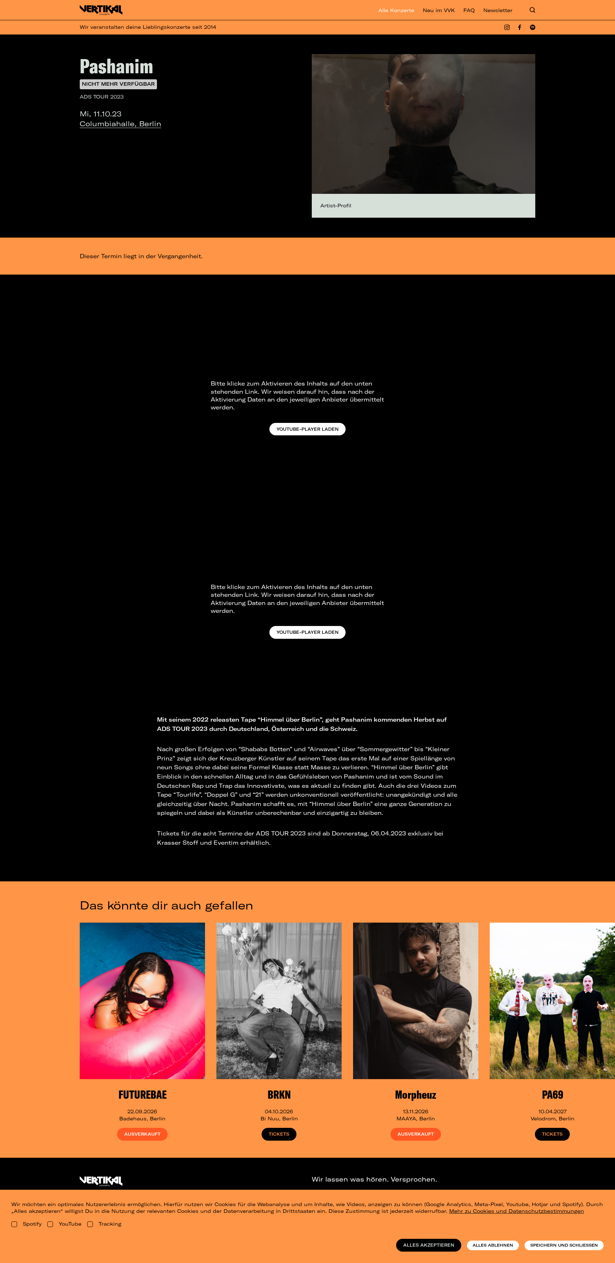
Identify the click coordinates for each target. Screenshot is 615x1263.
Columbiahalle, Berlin (120, 123)
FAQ (469, 10)
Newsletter (497, 10)
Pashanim (116, 65)
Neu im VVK (439, 10)
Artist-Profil (335, 205)
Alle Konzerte (396, 10)
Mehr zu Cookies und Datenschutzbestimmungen (516, 1211)
